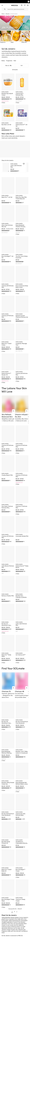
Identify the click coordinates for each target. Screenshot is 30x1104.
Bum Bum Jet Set (6, 124)
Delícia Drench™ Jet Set (21, 125)
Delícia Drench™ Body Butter (22, 566)
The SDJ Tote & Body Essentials (22, 256)
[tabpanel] (15, 489)
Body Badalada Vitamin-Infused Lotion (20, 225)
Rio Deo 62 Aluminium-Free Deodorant (6, 624)
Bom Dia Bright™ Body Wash (8, 900)
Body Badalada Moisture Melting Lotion (6, 752)
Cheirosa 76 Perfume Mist (21, 475)
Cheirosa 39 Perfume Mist (7, 316)
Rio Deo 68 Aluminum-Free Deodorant (8, 814)
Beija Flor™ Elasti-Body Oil (7, 870)
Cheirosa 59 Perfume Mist (7, 446)
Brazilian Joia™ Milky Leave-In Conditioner (22, 752)
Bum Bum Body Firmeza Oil (6, 842)
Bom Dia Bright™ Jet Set (7, 256)
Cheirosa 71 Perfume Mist (21, 507)
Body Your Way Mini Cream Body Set (21, 197)
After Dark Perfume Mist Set (7, 225)
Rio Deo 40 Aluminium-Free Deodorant (6, 722)
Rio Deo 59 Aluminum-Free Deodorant (22, 722)
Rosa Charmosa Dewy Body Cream (22, 286)
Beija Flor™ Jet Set (7, 197)
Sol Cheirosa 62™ (21, 655)
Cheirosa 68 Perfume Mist (22, 374)
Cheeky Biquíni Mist (7, 475)
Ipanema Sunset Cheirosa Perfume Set (22, 316)
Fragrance (2, 42)
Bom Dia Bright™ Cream (20, 870)
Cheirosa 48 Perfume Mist (8, 286)
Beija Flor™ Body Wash (6, 655)
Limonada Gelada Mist (22, 536)
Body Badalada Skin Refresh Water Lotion (22, 783)
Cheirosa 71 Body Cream (20, 900)
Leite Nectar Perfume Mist (8, 566)
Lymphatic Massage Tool (21, 344)
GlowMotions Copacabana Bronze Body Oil (21, 842)
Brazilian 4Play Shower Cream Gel (8, 783)
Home (3, 13)
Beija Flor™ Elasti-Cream (7, 344)
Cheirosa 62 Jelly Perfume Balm (20, 814)
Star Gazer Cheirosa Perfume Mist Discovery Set (7, 507)
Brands (7, 13)
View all (20, 908)
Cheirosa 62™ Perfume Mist (20, 94)
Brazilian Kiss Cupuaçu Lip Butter (21, 596)
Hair (15, 60)
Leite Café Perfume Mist (21, 624)
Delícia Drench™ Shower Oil (6, 374)
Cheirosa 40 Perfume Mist (8, 536)
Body (12, 42)
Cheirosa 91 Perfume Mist (21, 446)
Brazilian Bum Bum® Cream (7, 94)
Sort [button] (22, 65)
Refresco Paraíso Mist (8, 596)
